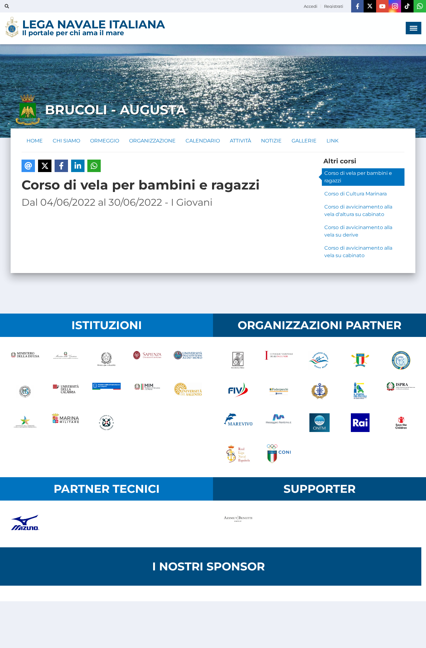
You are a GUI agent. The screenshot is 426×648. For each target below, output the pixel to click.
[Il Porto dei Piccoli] (360, 391)
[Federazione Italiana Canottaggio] (360, 360)
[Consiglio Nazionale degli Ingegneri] (279, 360)
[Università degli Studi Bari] (188, 360)
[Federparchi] (279, 391)
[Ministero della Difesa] (25, 360)
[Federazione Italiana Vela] (238, 391)
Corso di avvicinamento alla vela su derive (358, 231)
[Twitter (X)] (370, 6)
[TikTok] (407, 6)
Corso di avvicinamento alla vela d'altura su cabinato (358, 210)
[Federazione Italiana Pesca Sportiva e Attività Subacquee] (401, 360)
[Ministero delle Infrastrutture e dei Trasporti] (106, 391)
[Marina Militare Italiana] (66, 422)
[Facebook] (357, 6)
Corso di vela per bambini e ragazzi (358, 177)
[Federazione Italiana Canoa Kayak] (319, 360)
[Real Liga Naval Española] (238, 453)
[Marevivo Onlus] (238, 422)
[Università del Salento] (188, 391)
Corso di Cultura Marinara (355, 194)
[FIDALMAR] (319, 391)
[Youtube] (382, 6)
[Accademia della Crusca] (238, 360)
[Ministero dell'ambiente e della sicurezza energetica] (25, 422)
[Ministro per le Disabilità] (106, 360)
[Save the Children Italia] (401, 422)
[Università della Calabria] (66, 391)
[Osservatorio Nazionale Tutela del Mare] (319, 422)
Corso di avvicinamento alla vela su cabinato (358, 251)
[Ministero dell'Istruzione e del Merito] (147, 391)
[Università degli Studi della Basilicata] (25, 391)
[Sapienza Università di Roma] (147, 360)
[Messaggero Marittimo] (279, 422)
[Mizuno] (25, 523)
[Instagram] (395, 6)
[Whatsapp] (420, 6)
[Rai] (360, 422)
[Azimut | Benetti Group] (238, 523)
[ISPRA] (401, 391)
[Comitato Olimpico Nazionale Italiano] (279, 453)
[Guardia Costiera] (106, 422)
